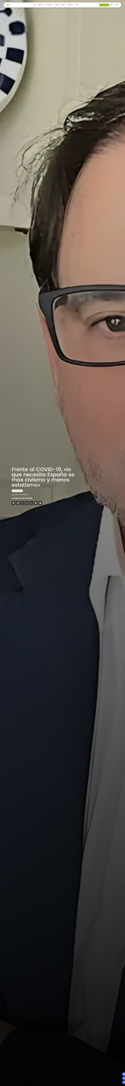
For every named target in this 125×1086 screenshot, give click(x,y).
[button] (13, 503)
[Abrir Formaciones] (52, 5)
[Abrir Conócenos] (73, 5)
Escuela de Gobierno (17, 490)
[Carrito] (116, 5)
